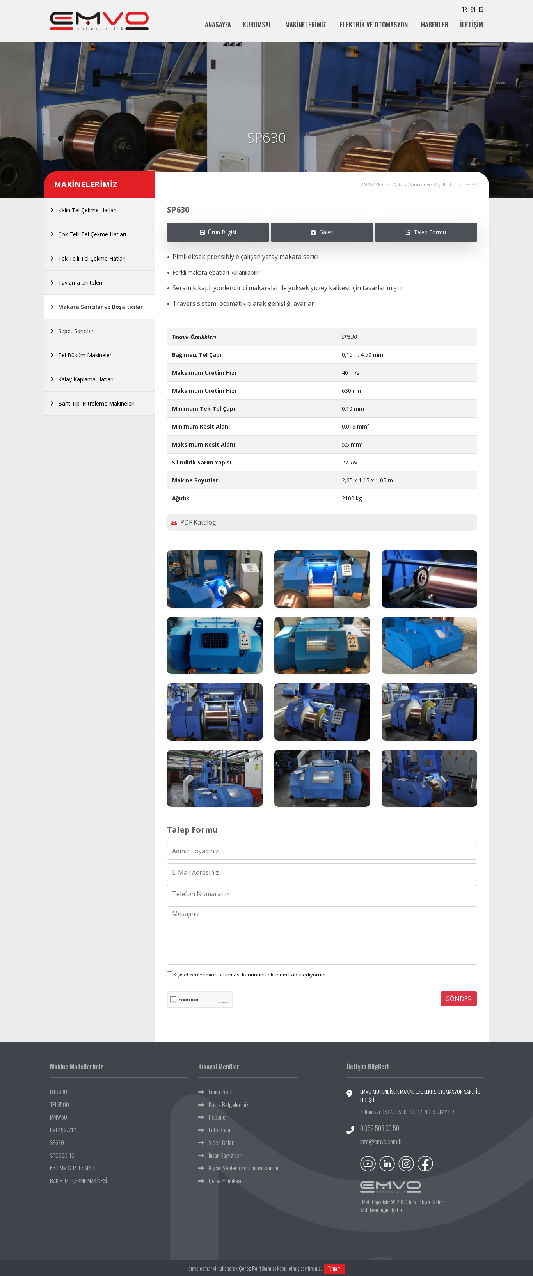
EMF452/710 (63, 1129)
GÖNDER (459, 998)
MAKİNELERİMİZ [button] (306, 24)
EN (473, 9)
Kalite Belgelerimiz (226, 1104)
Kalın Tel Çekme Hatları (85, 210)
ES (481, 9)
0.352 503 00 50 (379, 1128)
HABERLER (434, 24)
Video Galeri (219, 1142)
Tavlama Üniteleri (77, 282)
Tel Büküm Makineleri (83, 355)
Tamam (334, 1268)
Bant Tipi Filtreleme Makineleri (94, 403)
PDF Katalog (196, 522)
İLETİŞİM (471, 24)
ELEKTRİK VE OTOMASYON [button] (374, 24)
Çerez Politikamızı (257, 1268)
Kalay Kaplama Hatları (83, 379)
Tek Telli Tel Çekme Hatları (89, 258)
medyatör (393, 1210)
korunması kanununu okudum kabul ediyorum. (250, 974)
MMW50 (58, 1117)
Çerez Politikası (222, 1180)
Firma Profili (219, 1091)
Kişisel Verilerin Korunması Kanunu (241, 1167)
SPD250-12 (62, 1155)
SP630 (57, 1142)
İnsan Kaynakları (223, 1155)
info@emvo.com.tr (381, 1141)
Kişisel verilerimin (194, 974)
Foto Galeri (218, 1129)
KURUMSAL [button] (258, 24)
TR (464, 9)
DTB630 (58, 1091)
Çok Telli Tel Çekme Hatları (89, 234)
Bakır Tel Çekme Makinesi (78, 1180)
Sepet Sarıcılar (73, 331)
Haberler (215, 1117)
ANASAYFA (218, 24)
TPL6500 (59, 1104)
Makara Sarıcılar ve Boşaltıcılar (98, 306)
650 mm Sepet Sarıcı (73, 1167)
